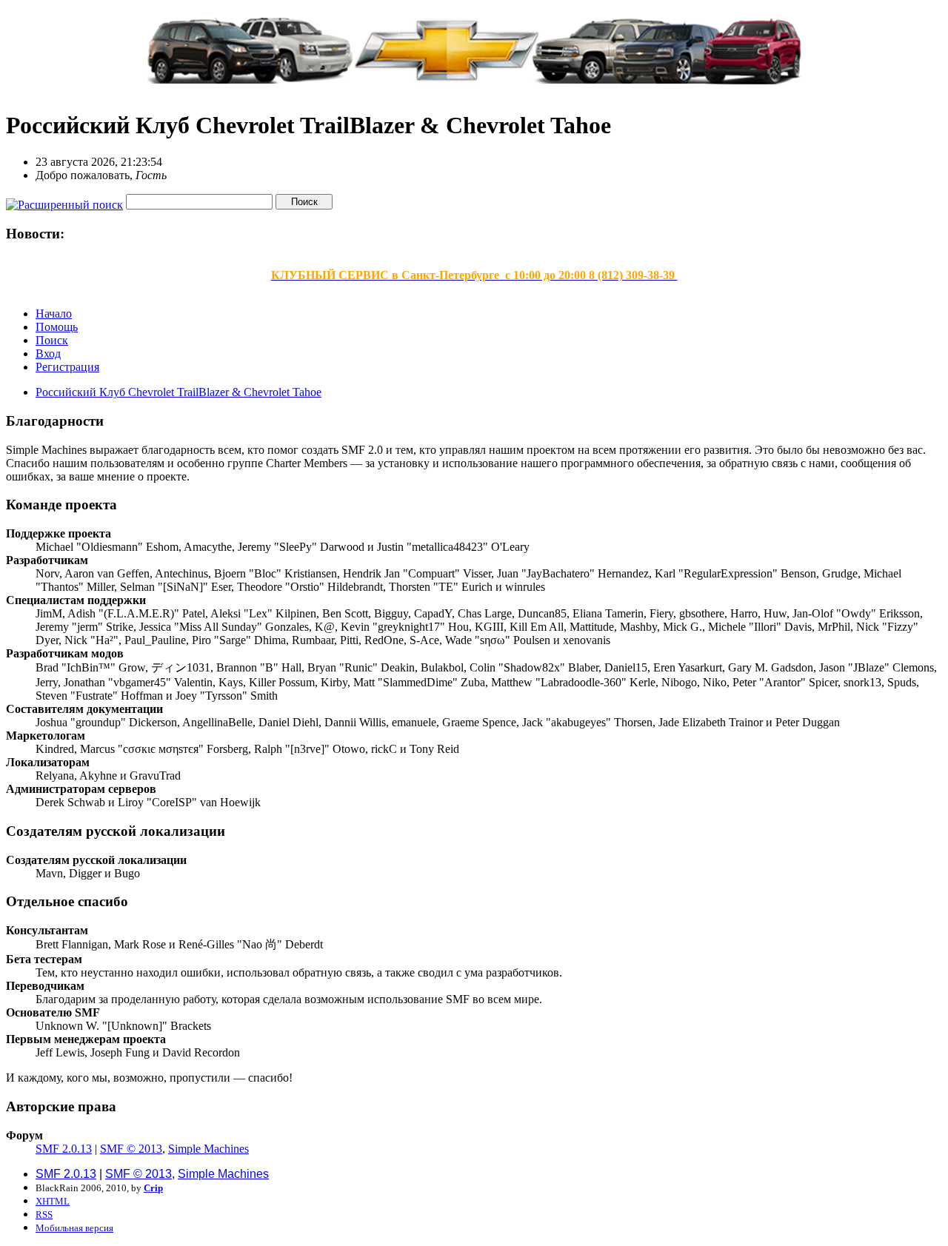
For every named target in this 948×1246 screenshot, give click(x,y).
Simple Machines (208, 1148)
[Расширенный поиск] (64, 201)
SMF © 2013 (131, 1148)
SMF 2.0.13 (64, 1148)
